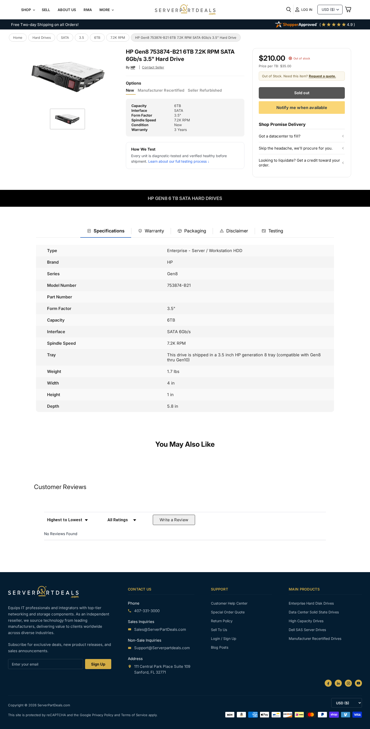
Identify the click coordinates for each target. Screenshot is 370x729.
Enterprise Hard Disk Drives (311, 603)
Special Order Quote (228, 612)
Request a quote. (322, 76)
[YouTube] (358, 683)
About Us (67, 10)
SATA (65, 38)
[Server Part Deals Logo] (185, 10)
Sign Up (98, 664)
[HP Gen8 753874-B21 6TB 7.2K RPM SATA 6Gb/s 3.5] (67, 119)
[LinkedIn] (338, 683)
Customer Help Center (229, 603)
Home (17, 38)
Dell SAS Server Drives (307, 630)
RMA (88, 10)
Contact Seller (153, 67)
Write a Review (174, 519)
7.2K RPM (117, 38)
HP (133, 67)
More (105, 10)
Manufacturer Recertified (161, 90)
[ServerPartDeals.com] (43, 592)
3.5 (81, 38)
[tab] (105, 231)
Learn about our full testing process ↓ (178, 161)
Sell (46, 10)
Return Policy (222, 621)
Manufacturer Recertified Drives (315, 638)
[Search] (288, 10)
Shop (26, 10)
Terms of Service (135, 715)
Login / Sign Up (223, 638)
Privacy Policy (103, 715)
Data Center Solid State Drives (314, 612)
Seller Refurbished (205, 90)
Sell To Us (219, 630)
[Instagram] (348, 683)
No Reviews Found (60, 533)
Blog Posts (219, 647)
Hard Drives (41, 38)
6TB (97, 38)
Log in (306, 10)
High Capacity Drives (306, 621)
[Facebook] (328, 683)
